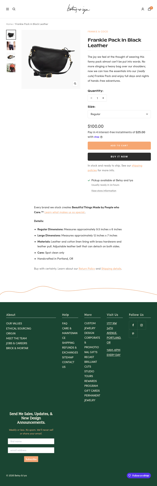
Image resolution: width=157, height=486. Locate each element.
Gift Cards (92, 390)
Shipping (68, 343)
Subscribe (31, 459)
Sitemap (67, 357)
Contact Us (68, 364)
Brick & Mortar (17, 348)
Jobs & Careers (16, 343)
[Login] (142, 9)
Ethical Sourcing (18, 328)
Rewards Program (91, 383)
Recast (89, 357)
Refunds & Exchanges (70, 350)
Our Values (14, 323)
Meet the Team (16, 338)
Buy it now (119, 156)
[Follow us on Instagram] (141, 325)
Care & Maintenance (69, 333)
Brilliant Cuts (90, 364)
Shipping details (111, 268)
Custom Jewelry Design (90, 328)
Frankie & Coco (98, 31)
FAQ (64, 323)
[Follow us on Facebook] (133, 325)
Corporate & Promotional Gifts (92, 345)
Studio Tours (89, 373)
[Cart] (149, 9)
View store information (103, 190)
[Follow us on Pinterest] (133, 333)
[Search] (14, 9)
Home (9, 23)
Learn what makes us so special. (64, 212)
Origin (10, 333)
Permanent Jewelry (92, 398)
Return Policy (87, 268)
